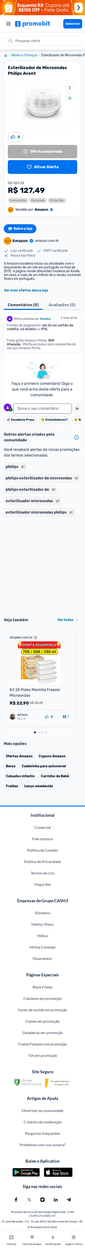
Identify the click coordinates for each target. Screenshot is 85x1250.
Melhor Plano (42, 924)
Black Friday (42, 987)
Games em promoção (43, 1021)
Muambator (42, 958)
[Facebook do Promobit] (16, 1199)
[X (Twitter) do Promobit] (29, 1199)
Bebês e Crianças (24, 55)
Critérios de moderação (43, 1122)
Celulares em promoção (42, 998)
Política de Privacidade (42, 861)
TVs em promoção (42, 1055)
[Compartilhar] (70, 98)
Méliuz (42, 935)
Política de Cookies (42, 850)
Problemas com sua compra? (42, 1144)
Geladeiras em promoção (42, 1032)
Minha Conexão (42, 947)
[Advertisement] (42, 565)
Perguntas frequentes (42, 1133)
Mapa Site (42, 884)
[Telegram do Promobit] (69, 1199)
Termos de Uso (43, 873)
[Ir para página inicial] (7, 55)
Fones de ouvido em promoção (42, 1009)
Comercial (42, 827)
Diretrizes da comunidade (42, 1110)
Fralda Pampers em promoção (42, 1044)
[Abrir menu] (8, 23)
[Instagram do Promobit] (42, 1199)
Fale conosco (42, 838)
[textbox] (42, 408)
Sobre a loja (22, 229)
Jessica (45, 318)
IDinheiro (42, 913)
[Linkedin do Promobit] (55, 1199)
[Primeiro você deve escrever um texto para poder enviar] (77, 408)
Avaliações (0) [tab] (62, 305)
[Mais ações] (70, 87)
